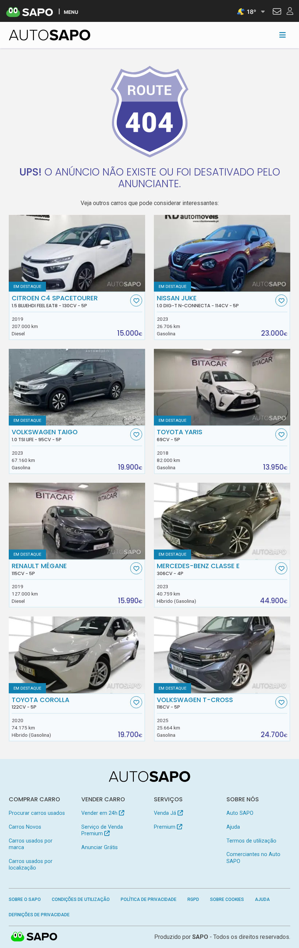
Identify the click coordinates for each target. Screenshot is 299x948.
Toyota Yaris (179, 435)
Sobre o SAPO (25, 899)
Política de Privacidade (148, 899)
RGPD (193, 899)
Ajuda (233, 827)
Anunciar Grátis (99, 847)
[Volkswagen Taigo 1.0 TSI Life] (77, 387)
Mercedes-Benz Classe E (198, 569)
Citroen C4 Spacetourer (55, 301)
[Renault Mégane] (77, 521)
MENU (71, 12)
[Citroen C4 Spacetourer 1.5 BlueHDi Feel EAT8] (77, 253)
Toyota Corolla (40, 703)
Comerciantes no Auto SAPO (253, 857)
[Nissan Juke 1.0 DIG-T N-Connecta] (222, 253)
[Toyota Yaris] (222, 387)
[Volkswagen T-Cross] (222, 654)
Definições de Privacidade (39, 914)
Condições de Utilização (81, 899)
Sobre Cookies (227, 899)
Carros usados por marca (31, 844)
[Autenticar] (277, 12)
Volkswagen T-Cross (195, 703)
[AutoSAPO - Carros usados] (49, 35)
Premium (165, 827)
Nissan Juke (198, 301)
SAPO (34, 937)
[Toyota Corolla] (77, 654)
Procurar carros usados (37, 813)
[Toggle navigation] (282, 35)
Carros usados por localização (31, 864)
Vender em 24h (100, 813)
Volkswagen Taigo (45, 435)
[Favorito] (136, 300)
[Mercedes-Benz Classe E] (222, 521)
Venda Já (166, 813)
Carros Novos (25, 827)
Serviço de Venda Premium (102, 830)
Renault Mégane (39, 569)
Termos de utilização (251, 841)
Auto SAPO (239, 813)
